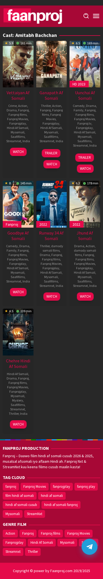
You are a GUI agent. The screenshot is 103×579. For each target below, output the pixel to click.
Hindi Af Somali (17, 128)
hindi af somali (52, 495)
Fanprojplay (17, 123)
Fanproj (23, 110)
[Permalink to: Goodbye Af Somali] (18, 203)
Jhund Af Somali (85, 235)
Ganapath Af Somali (51, 95)
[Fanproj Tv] (40, 15)
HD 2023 (79, 84)
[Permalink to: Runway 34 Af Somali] (51, 203)
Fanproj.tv (84, 123)
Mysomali (17, 132)
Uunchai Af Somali (85, 95)
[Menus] (96, 16)
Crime (12, 106)
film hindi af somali (19, 495)
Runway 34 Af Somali (51, 235)
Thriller (46, 106)
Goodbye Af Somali (18, 235)
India (26, 141)
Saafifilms (18, 136)
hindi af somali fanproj (61, 504)
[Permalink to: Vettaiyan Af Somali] (18, 63)
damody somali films (53, 248)
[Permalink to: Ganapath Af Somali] (51, 63)
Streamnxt (13, 141)
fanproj (10, 486)
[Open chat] (90, 547)
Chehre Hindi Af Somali (18, 363)
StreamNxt (34, 513)
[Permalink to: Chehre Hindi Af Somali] (18, 331)
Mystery (17, 400)
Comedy (79, 106)
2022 (43, 224)
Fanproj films (18, 114)
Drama (12, 110)
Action (22, 106)
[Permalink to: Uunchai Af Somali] (85, 63)
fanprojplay (61, 486)
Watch (18, 151)
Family (78, 110)
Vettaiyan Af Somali (18, 95)
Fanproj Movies (17, 119)
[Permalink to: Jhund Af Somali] (85, 203)
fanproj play (86, 486)
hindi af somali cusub (21, 504)
